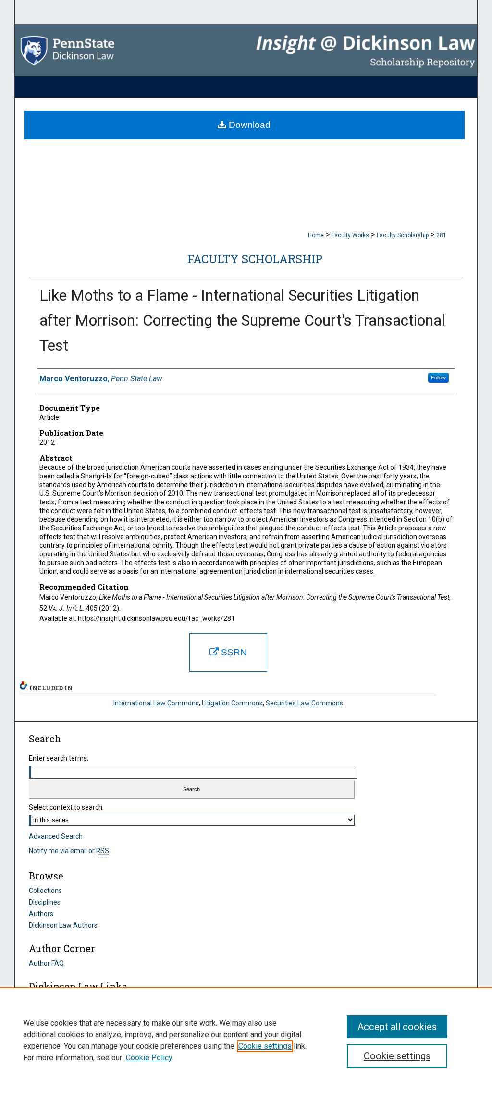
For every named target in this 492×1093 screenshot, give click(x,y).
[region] (246, 1040)
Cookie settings (265, 1046)
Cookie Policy (149, 1057)
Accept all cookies (397, 1026)
